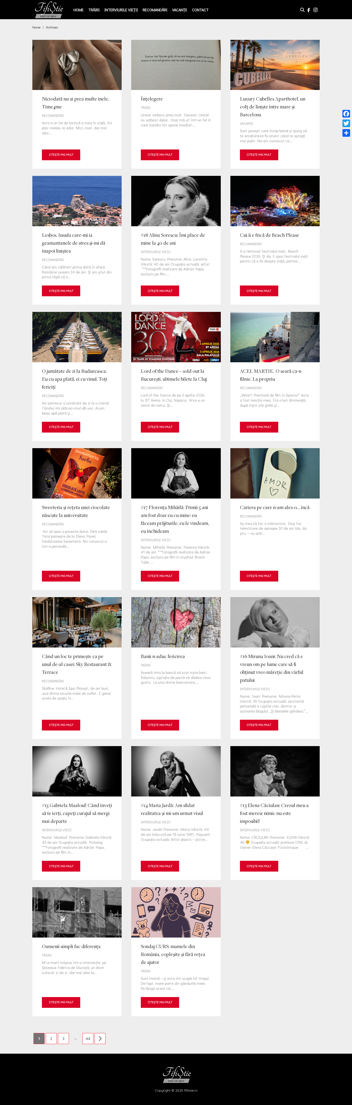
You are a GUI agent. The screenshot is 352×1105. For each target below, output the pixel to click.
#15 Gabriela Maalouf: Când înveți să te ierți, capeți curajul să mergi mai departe (77, 813)
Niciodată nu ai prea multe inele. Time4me (77, 104)
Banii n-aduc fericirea (176, 668)
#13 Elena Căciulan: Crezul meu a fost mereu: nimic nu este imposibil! (275, 813)
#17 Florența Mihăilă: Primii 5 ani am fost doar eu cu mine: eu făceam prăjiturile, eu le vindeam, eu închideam (176, 519)
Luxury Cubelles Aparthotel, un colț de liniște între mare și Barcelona (275, 104)
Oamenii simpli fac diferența (77, 951)
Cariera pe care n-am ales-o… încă (275, 519)
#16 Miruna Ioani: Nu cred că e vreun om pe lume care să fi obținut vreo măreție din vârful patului (275, 668)
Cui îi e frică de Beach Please (275, 240)
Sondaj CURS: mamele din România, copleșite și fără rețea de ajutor (176, 951)
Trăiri (94, 9)
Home (79, 9)
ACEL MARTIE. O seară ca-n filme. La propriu (275, 376)
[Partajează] (346, 133)
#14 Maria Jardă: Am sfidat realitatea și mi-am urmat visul (176, 813)
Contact (200, 9)
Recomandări (155, 9)
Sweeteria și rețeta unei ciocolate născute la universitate (77, 519)
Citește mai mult (61, 154)
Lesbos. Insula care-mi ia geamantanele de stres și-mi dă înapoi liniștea (77, 240)
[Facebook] (346, 114)
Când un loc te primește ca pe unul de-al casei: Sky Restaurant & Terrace (77, 668)
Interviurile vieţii (121, 9)
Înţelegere (176, 104)
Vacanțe (179, 9)
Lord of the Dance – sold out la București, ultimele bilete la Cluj (176, 376)
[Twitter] (346, 123)
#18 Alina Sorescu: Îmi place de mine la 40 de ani (176, 240)
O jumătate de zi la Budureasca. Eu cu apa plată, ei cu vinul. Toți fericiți (77, 376)
